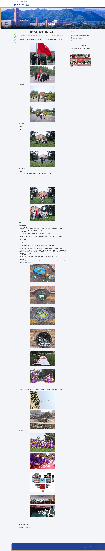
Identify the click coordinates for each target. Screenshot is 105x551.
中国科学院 (16, 545)
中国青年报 (35, 545)
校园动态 (53, 24)
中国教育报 (42, 545)
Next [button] (89, 60)
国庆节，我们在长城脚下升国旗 (23, 524)
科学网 (30, 545)
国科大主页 (16, 1)
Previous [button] (70, 60)
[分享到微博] (15, 37)
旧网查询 (54, 545)
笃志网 (25, 1)
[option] (80, 60)
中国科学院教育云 (23, 545)
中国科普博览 (48, 545)
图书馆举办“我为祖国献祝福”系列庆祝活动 (25, 527)
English (21, 1)
